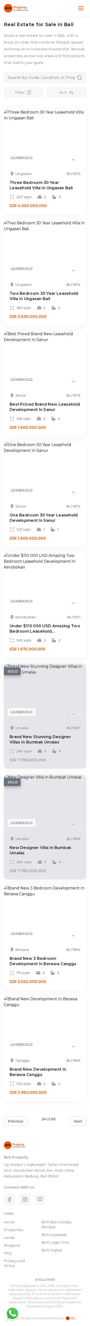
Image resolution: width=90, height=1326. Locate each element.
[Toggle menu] (81, 8)
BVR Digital (52, 1250)
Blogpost (12, 1245)
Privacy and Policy (14, 1263)
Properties (13, 1230)
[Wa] (12, 1313)
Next (78, 1121)
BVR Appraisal (54, 1235)
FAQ (8, 1253)
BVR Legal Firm (55, 1242)
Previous (15, 1121)
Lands (9, 1237)
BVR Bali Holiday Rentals (57, 1224)
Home (9, 1222)
